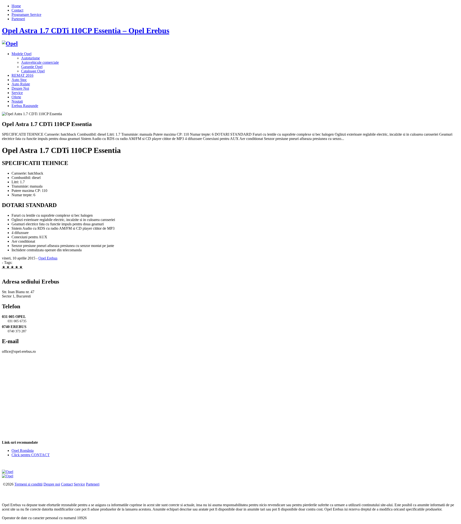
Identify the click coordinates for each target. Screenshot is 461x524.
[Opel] (10, 43)
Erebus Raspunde (25, 106)
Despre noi (51, 484)
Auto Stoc (19, 80)
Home (16, 6)
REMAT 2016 (22, 75)
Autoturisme (30, 58)
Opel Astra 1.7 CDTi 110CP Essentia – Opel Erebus (85, 30)
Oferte (16, 97)
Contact (17, 10)
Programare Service (26, 15)
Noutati (17, 101)
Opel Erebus (47, 258)
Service (17, 93)
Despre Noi (20, 88)
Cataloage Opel (33, 71)
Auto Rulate (21, 84)
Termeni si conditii (28, 484)
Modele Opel (21, 54)
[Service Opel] (7, 472)
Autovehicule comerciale (40, 62)
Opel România (23, 450)
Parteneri (18, 19)
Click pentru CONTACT (31, 455)
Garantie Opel (31, 67)
